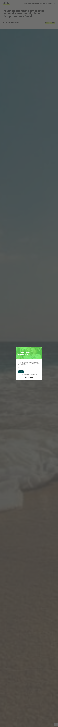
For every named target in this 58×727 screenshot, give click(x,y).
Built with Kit (29, 377)
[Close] (40, 349)
